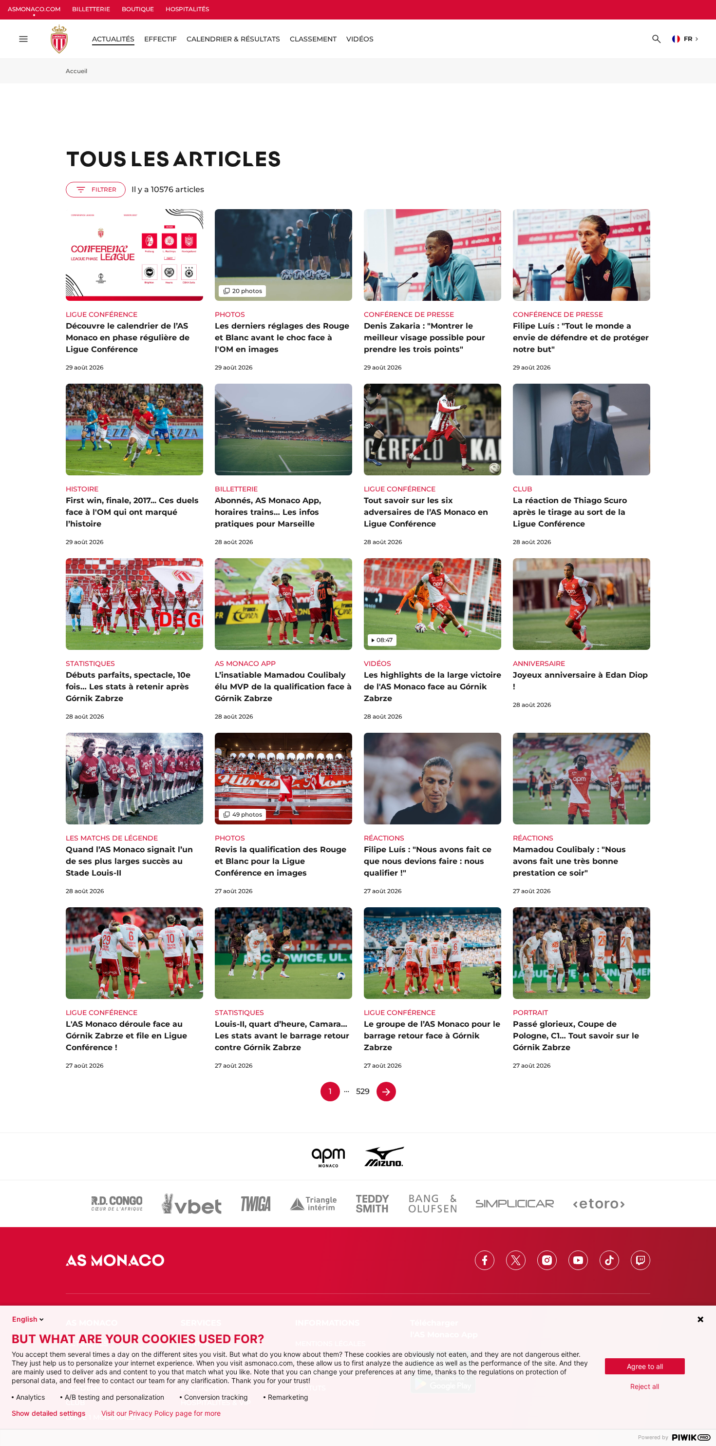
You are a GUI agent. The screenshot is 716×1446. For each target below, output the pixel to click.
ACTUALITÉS (113, 39)
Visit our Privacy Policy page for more (161, 1413)
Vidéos (360, 39)
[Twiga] (255, 1203)
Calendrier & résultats (233, 39)
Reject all (644, 1386)
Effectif (160, 39)
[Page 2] (386, 1091)
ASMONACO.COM (34, 9)
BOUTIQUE (138, 9)
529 (363, 1091)
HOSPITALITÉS (187, 9)
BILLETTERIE (91, 9)
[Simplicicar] (515, 1203)
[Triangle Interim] (313, 1203)
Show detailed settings (49, 1413)
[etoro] (598, 1203)
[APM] (328, 1156)
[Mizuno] (384, 1156)
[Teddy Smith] (372, 1203)
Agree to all (645, 1366)
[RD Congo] (117, 1203)
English (25, 1319)
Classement (313, 39)
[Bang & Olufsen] (432, 1203)
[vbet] (191, 1203)
